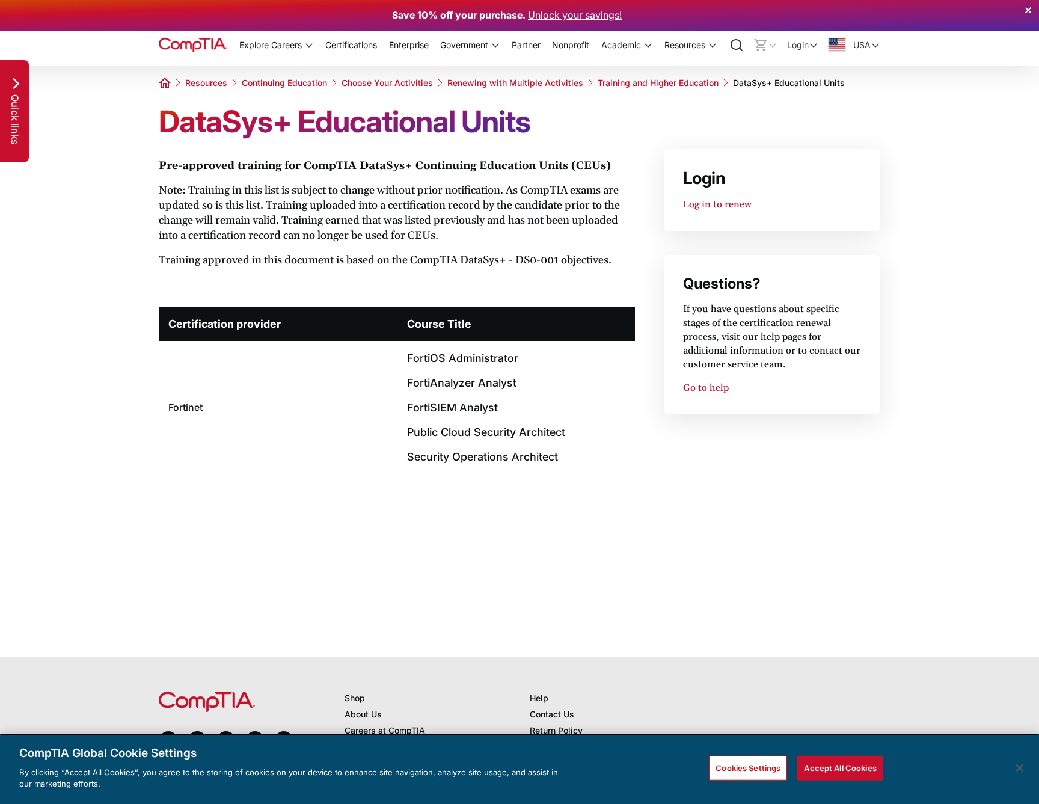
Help (539, 698)
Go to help (706, 388)
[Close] (1020, 768)
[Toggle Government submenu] (495, 45)
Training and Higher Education (658, 83)
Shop (355, 698)
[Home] (193, 44)
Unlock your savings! (575, 15)
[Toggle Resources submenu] (712, 45)
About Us (363, 714)
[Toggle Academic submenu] (648, 45)
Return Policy (556, 730)
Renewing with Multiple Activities (515, 83)
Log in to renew (717, 204)
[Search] (736, 45)
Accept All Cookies (840, 767)
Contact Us (552, 714)
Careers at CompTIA (385, 730)
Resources (206, 83)
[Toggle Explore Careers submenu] (309, 45)
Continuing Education (284, 83)
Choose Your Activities (387, 83)
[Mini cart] (765, 45)
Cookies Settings (748, 767)
